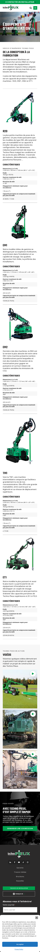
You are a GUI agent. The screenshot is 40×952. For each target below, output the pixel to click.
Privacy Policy (19, 949)
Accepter (20, 944)
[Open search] (30, 8)
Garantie (20, 868)
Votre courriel (9, 905)
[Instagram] (28, 862)
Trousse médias (20, 872)
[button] (37, 918)
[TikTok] (23, 862)
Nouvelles (20, 881)
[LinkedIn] (10, 862)
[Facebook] (15, 862)
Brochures (20, 876)
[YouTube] (19, 862)
